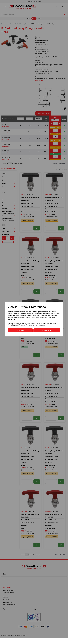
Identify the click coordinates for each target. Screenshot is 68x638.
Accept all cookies (47, 330)
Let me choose (20, 330)
